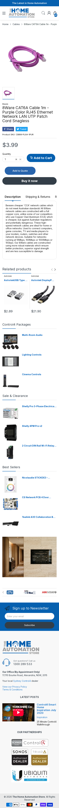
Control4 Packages (16, 324)
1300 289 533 (22, 664)
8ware (5, 104)
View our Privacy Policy (14, 686)
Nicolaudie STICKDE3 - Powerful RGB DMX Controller (39, 477)
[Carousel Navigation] (53, 269)
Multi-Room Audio (32, 335)
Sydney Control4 (22, 681)
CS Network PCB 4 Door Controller (35, 497)
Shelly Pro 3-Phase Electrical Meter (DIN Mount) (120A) (38, 406)
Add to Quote (20, 170)
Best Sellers (11, 467)
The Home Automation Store (28, 796)
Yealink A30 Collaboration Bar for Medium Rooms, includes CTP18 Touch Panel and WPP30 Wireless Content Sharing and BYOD (39, 517)
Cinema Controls (31, 374)
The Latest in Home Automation (29, 3)
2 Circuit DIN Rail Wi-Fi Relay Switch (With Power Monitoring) (38, 445)
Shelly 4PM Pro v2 (32, 426)
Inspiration (42, 717)
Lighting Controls (32, 354)
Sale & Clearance (15, 396)
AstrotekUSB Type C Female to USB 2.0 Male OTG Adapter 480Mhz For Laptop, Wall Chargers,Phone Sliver (15, 280)
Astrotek (8, 276)
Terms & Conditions (12, 689)
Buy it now (30, 181)
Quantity (6, 154)
